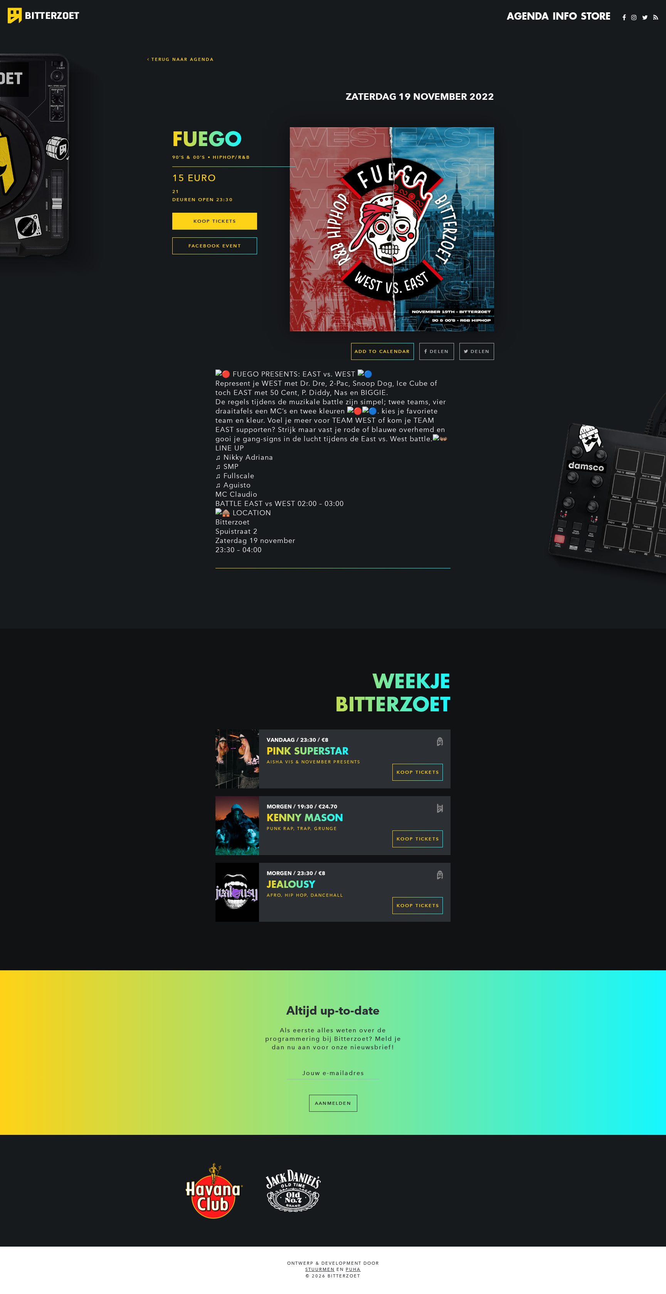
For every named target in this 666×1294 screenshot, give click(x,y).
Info (565, 16)
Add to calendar (382, 351)
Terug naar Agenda (182, 59)
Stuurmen (320, 1269)
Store (595, 16)
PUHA (353, 1269)
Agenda (528, 16)
